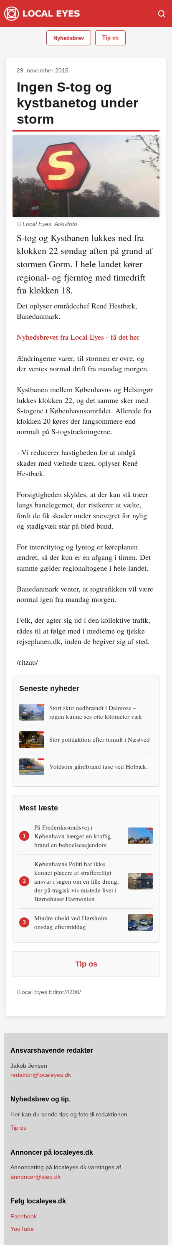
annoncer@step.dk (35, 1176)
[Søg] (161, 13)
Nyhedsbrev (68, 38)
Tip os (110, 38)
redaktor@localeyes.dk (40, 1074)
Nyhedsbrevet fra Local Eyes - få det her (78, 337)
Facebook (23, 1216)
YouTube (22, 1228)
